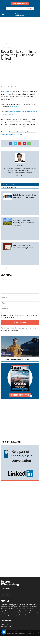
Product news (6, 47)
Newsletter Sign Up (20, 3)
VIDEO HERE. (14, 107)
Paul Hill (5, 62)
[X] (3, 594)
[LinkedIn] (8, 594)
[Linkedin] (18, 175)
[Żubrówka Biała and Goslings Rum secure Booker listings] (7, 196)
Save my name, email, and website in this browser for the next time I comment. (19, 316)
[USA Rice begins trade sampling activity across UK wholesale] (7, 221)
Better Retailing (6, 626)
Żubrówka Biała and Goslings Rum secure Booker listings (24, 196)
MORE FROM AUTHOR (9, 187)
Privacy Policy (5, 624)
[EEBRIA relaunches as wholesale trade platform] (7, 246)
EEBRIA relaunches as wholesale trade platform (23, 246)
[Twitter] (22, 175)
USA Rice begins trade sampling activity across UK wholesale (24, 222)
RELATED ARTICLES (8, 185)
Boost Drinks (5, 91)
